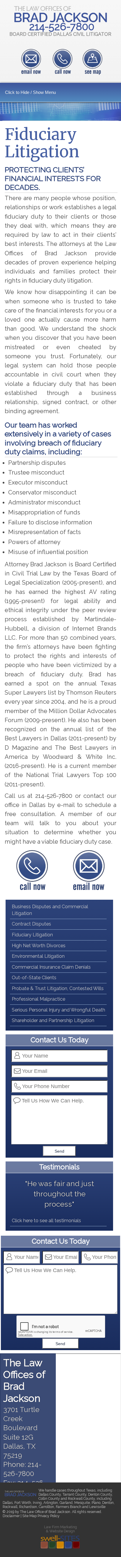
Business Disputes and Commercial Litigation (50, 910)
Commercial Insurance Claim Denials (51, 967)
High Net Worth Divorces (38, 945)
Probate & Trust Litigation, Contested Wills (58, 988)
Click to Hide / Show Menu (30, 92)
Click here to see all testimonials (46, 1220)
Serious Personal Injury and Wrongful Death (58, 1010)
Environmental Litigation (38, 956)
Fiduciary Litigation (32, 935)
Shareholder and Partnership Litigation (53, 1020)
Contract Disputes (31, 924)
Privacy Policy (49, 1516)
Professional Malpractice (38, 999)
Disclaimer (11, 1516)
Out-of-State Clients (34, 977)
